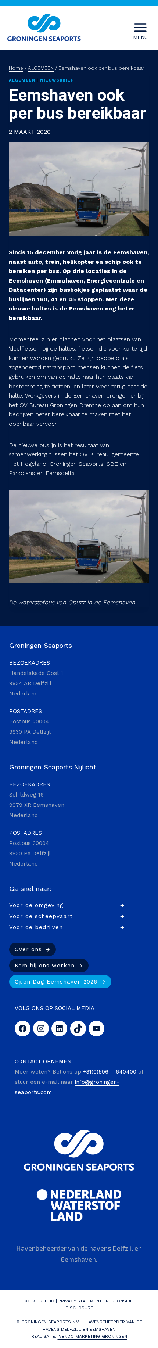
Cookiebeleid (38, 1301)
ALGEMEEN (22, 80)
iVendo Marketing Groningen (92, 1336)
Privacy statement (80, 1301)
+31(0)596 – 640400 (109, 1071)
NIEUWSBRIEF (56, 80)
